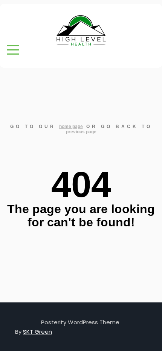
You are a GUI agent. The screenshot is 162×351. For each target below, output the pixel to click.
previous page (81, 131)
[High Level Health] (81, 31)
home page (71, 126)
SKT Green (37, 332)
